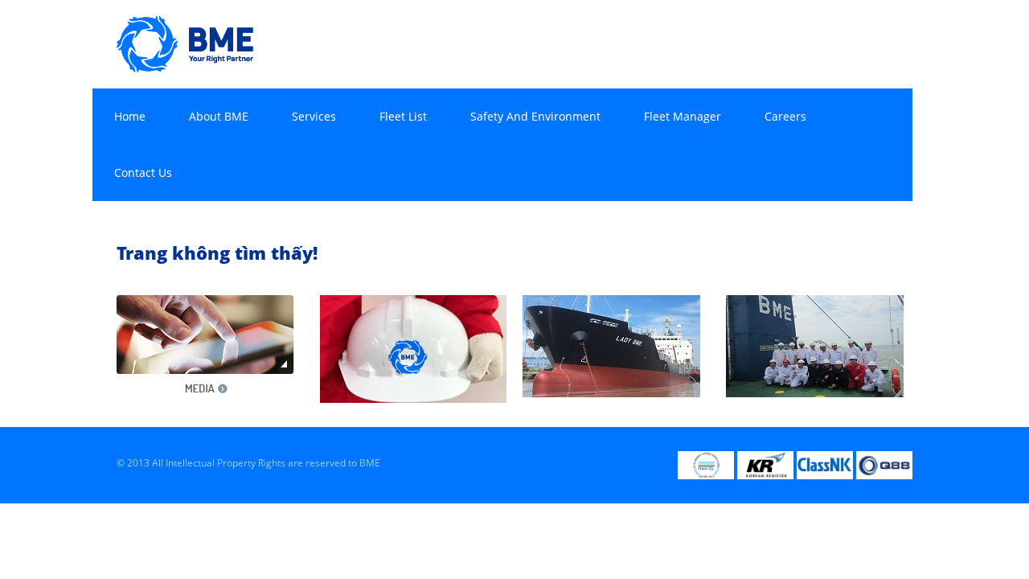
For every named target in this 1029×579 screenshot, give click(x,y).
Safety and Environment (535, 116)
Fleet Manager (682, 116)
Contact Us (143, 172)
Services (314, 116)
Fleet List (403, 116)
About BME (218, 116)
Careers (785, 116)
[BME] (185, 43)
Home (130, 116)
